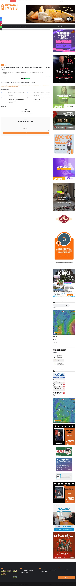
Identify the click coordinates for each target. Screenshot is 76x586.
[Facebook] (1, 18)
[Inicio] (9, 7)
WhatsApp (27, 78)
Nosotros (40, 566)
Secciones (40, 26)
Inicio (3, 26)
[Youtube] (1, 24)
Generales (12, 26)
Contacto (59, 566)
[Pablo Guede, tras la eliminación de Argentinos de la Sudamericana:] (30, 93)
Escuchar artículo (9, 64)
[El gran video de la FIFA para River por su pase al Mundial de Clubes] (30, 99)
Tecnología (26, 26)
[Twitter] (1, 20)
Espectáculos (19, 26)
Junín (7, 26)
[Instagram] (1, 22)
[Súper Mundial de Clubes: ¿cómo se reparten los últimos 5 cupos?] (4, 93)
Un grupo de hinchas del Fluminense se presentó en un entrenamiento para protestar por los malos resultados (16, 99)
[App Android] (1, 29)
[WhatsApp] (1, 27)
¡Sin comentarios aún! (26, 111)
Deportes (33, 26)
